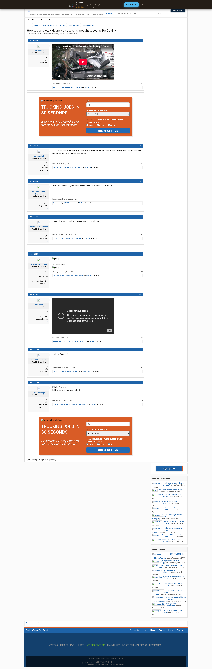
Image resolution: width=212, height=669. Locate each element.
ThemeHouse (119, 664)
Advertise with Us (96, 645)
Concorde (66, 167)
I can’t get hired (171, 604)
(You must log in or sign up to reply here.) (41, 460)
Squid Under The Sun (169, 508)
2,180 (46, 366)
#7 (140, 349)
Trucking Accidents (44, 34)
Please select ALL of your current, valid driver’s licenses (104, 121)
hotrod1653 (66, 341)
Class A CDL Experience (96, 110)
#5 (140, 254)
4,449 (46, 233)
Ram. (161, 567)
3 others (81, 203)
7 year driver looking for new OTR (174, 577)
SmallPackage (39, 393)
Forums (110, 13)
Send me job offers (108, 130)
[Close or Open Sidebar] (178, 25)
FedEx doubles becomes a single (170, 490)
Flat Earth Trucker (58, 87)
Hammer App (113, 645)
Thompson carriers (169, 570)
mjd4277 (66, 203)
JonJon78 (78, 87)
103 (47, 311)
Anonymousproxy (38, 360)
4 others (88, 167)
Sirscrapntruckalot (76, 167)
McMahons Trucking (159, 558)
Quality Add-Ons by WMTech (106, 663)
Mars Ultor (166, 579)
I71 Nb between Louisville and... (174, 483)
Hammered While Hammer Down (173, 535)
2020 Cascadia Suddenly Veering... (174, 610)
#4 (140, 216)
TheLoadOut (63, 34)
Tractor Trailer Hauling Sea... (171, 539)
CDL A (90, 125)
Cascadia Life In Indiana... (170, 501)
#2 (140, 146)
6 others (87, 87)
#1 (140, 40)
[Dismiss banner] (142, 4)
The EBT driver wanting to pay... (174, 521)
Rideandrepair (69, 87)
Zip (87, 101)
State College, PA (42, 319)
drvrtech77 (166, 485)
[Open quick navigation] (181, 25)
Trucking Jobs (124, 13)
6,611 (46, 162)
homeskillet (39, 156)
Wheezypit (166, 572)
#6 (140, 294)
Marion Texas (43, 407)
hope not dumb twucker (38, 192)
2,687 (46, 271)
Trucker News (67, 645)
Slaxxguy (165, 612)
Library (80, 645)
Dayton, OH (44, 170)
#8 (140, 382)
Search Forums (33, 20)
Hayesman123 (171, 606)
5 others (89, 276)
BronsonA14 (156, 594)
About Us (53, 645)
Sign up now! (169, 468)
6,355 (46, 200)
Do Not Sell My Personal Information (141, 645)
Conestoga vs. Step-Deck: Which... (171, 565)
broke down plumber (39, 227)
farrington (155, 519)
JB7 (159, 492)
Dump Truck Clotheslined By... (172, 494)
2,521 (46, 57)
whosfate (39, 305)
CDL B (101, 125)
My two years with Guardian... (170, 561)
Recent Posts (46, 20)
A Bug (162, 563)
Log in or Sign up (178, 10)
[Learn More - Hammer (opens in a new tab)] (106, 4)
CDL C (112, 125)
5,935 (46, 399)
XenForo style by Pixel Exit (106, 661)
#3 (140, 181)
